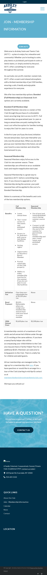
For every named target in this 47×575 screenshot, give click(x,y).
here (31, 365)
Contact (7, 513)
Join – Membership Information (16, 502)
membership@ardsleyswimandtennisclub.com (23, 377)
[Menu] (41, 8)
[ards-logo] (19, 8)
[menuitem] (24, 1)
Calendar (7, 506)
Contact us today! (28, 469)
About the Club (9, 498)
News (6, 510)
